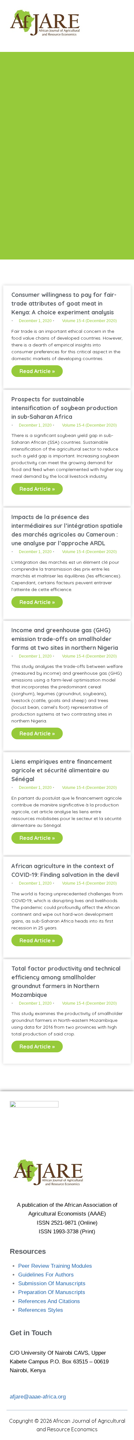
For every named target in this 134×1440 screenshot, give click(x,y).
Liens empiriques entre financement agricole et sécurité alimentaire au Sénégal (61, 770)
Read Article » (37, 371)
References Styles (40, 1310)
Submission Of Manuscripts (52, 1283)
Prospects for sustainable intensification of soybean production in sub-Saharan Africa (64, 407)
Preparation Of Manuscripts (51, 1292)
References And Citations (49, 1301)
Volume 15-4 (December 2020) (89, 321)
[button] (115, 23)
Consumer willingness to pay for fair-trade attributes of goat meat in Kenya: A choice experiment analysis (63, 303)
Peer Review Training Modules (55, 1266)
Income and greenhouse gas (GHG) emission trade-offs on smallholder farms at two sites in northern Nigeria (64, 638)
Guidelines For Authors (46, 1275)
